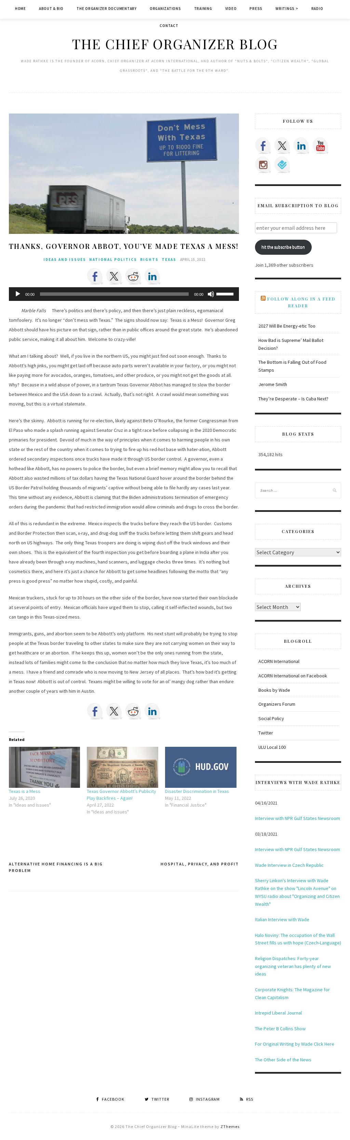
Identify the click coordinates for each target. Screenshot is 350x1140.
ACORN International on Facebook (292, 676)
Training (203, 8)
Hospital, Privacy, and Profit (200, 863)
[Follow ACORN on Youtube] (320, 145)
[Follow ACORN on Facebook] (263, 145)
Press (256, 8)
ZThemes (230, 1126)
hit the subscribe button (283, 247)
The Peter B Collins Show (280, 1028)
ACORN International (278, 661)
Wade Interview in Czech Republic (289, 865)
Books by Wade (274, 690)
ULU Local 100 (272, 747)
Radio (317, 8)
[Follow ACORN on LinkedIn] (301, 145)
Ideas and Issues (64, 259)
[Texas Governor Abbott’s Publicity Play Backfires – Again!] (122, 767)
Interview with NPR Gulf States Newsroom (297, 818)
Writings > (286, 8)
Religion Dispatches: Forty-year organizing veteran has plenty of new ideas (293, 966)
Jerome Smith (272, 384)
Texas (169, 259)
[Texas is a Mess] (44, 767)
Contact (169, 25)
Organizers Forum (276, 704)
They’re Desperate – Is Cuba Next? (293, 399)
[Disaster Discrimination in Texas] (201, 767)
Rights (149, 259)
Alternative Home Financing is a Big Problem (56, 867)
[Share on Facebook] (95, 276)
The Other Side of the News (283, 1060)
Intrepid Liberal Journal (278, 1013)
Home (20, 8)
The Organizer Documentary (107, 8)
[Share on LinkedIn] (152, 276)
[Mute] (210, 294)
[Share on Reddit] (133, 276)
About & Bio (51, 8)
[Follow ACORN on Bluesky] (282, 165)
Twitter (265, 733)
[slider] (225, 293)
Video (231, 8)
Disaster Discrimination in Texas (197, 791)
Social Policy (271, 718)
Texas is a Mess (24, 791)
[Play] (17, 294)
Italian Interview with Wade (282, 919)
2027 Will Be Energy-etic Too (286, 326)
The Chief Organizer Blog (175, 44)
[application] (124, 294)
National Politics (113, 259)
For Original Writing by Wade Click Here (294, 1044)
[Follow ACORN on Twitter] (282, 145)
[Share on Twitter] (114, 276)
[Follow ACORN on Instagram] (263, 165)
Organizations (165, 8)
